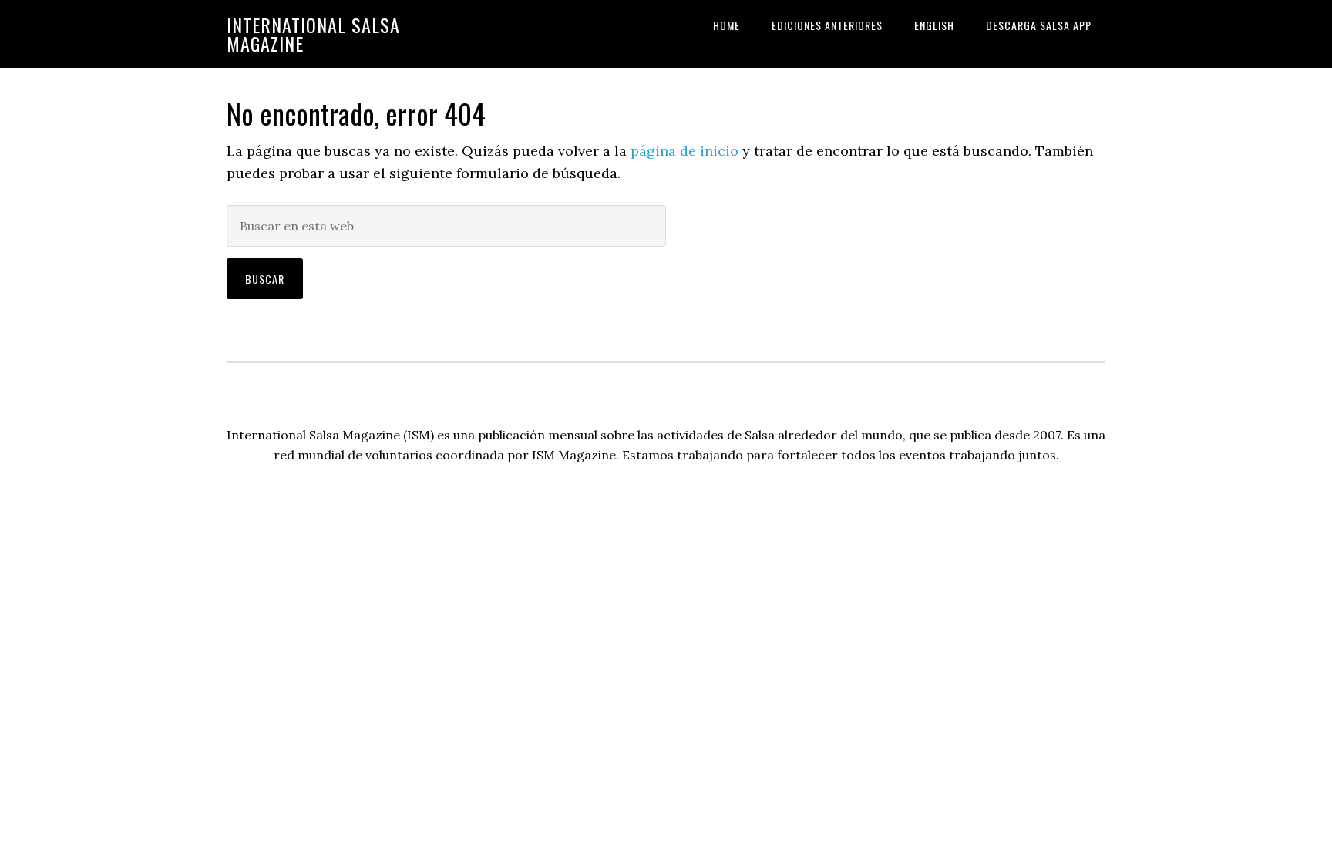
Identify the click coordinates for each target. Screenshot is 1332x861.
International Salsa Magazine (313, 34)
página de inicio (684, 151)
